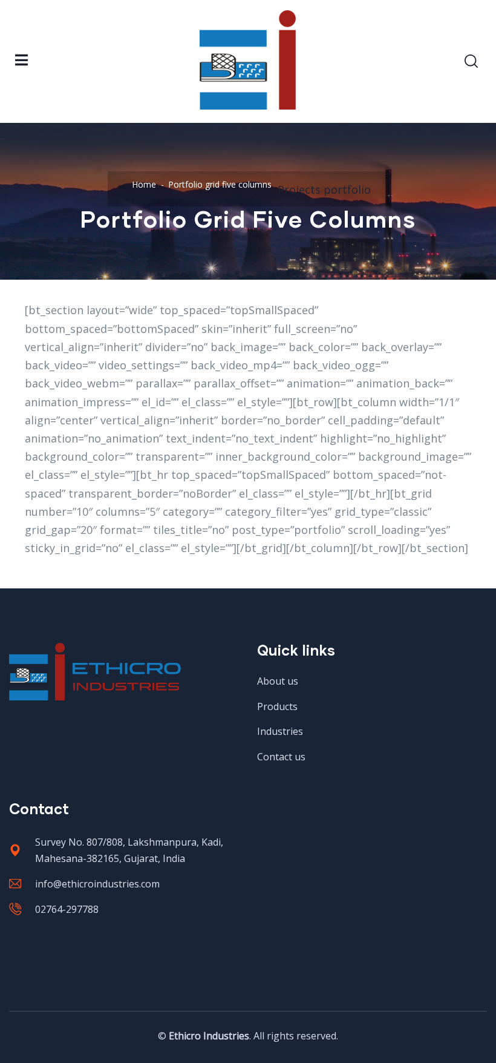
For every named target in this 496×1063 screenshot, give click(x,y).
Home (144, 184)
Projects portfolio (324, 189)
